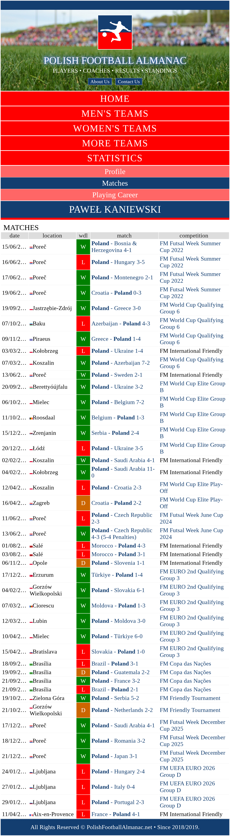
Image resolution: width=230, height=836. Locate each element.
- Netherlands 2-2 (122, 710)
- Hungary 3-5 (118, 262)
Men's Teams (115, 113)
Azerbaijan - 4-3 (120, 323)
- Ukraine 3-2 (117, 386)
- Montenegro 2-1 (122, 277)
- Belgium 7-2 (117, 402)
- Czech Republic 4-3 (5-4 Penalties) (121, 533)
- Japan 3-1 (114, 756)
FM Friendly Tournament (190, 698)
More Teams (115, 143)
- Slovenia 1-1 (118, 563)
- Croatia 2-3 (116, 487)
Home (115, 98)
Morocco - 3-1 (118, 554)
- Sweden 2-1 (117, 374)
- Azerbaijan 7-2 (120, 363)
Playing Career (115, 195)
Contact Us (129, 81)
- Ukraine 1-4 (117, 351)
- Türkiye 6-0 (117, 636)
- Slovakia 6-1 (118, 590)
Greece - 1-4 (116, 339)
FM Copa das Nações (185, 663)
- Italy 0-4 (113, 787)
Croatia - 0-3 (116, 292)
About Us (99, 81)
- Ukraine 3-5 (117, 448)
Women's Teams (115, 128)
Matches (115, 183)
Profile (115, 171)
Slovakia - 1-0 (118, 651)
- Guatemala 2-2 (120, 672)
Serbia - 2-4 (115, 433)
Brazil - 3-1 (114, 663)
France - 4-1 (115, 814)
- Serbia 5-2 (115, 698)
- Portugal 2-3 (117, 802)
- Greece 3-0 (116, 308)
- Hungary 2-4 (118, 771)
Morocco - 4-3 (118, 545)
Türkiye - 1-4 (117, 575)
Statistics (115, 158)
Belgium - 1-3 (117, 417)
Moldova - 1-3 (118, 605)
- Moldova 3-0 (118, 621)
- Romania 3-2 (118, 740)
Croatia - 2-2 (116, 503)
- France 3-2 (115, 681)
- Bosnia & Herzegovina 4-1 (114, 246)
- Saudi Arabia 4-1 (123, 460)
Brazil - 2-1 (114, 689)
